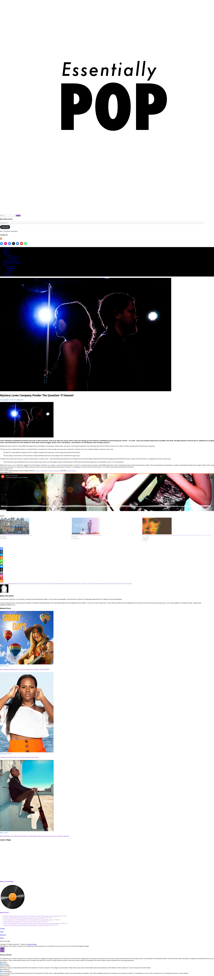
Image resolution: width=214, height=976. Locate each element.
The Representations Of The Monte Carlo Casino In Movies (16, 535)
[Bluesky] (1, 566)
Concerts (9, 272)
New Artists (10, 270)
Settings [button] (86, 946)
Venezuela (128, 583)
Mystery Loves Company (79, 583)
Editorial (9, 255)
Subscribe (5, 227)
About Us (6, 252)
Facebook (43, 471)
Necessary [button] (3, 962)
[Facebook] (1, 548)
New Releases (11, 268)
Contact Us (6, 248)
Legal (5, 250)
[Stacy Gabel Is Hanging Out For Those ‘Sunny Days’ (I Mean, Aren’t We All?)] (27, 664)
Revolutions (106, 583)
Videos (5, 274)
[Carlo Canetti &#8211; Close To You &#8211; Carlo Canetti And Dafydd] (106, 526)
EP (41, 583)
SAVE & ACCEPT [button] (5, 975)
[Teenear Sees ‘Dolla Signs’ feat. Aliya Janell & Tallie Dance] (27, 752)
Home (5, 253)
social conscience (115, 583)
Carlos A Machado (22, 583)
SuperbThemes (32, 944)
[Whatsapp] (1, 560)
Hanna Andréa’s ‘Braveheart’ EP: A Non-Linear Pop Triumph (22, 921)
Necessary (5, 964)
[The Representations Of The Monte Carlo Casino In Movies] (34, 526)
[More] (2, 581)
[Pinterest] (1, 578)
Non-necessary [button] (5, 969)
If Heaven (55, 583)
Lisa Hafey (5, 400)
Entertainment (7, 276)
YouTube (50, 471)
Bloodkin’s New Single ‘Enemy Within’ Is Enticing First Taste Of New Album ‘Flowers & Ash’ (31, 916)
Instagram (57, 471)
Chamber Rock (35, 583)
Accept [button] (77, 946)
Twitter (37, 471)
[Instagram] (1, 575)
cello (29, 583)
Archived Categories (13, 257)
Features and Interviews (10, 261)
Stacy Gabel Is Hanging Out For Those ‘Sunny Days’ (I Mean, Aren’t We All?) (24, 669)
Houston (49, 583)
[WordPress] (1, 572)
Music (5, 264)
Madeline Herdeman (65, 583)
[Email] (1, 563)
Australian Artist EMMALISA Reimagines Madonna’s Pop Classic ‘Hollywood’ (26, 925)
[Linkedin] (1, 554)
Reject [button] (81, 946)
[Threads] (1, 569)
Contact (2, 928)
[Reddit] (1, 557)
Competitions (11, 266)
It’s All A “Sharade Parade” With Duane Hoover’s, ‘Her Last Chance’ (24, 918)
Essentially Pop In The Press (12, 263)
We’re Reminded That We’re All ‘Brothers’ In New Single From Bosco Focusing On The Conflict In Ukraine (34, 836)
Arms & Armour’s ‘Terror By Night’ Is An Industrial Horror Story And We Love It (28, 920)
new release (91, 583)
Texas (123, 583)
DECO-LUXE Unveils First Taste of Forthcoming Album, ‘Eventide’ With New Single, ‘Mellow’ (31, 923)
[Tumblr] (1, 551)
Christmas (13, 259)
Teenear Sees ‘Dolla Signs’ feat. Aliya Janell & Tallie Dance (19, 757)
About (2, 938)
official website (71, 471)
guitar (44, 583)
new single (98, 583)
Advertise (3, 935)
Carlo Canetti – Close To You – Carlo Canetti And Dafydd (86, 535)
